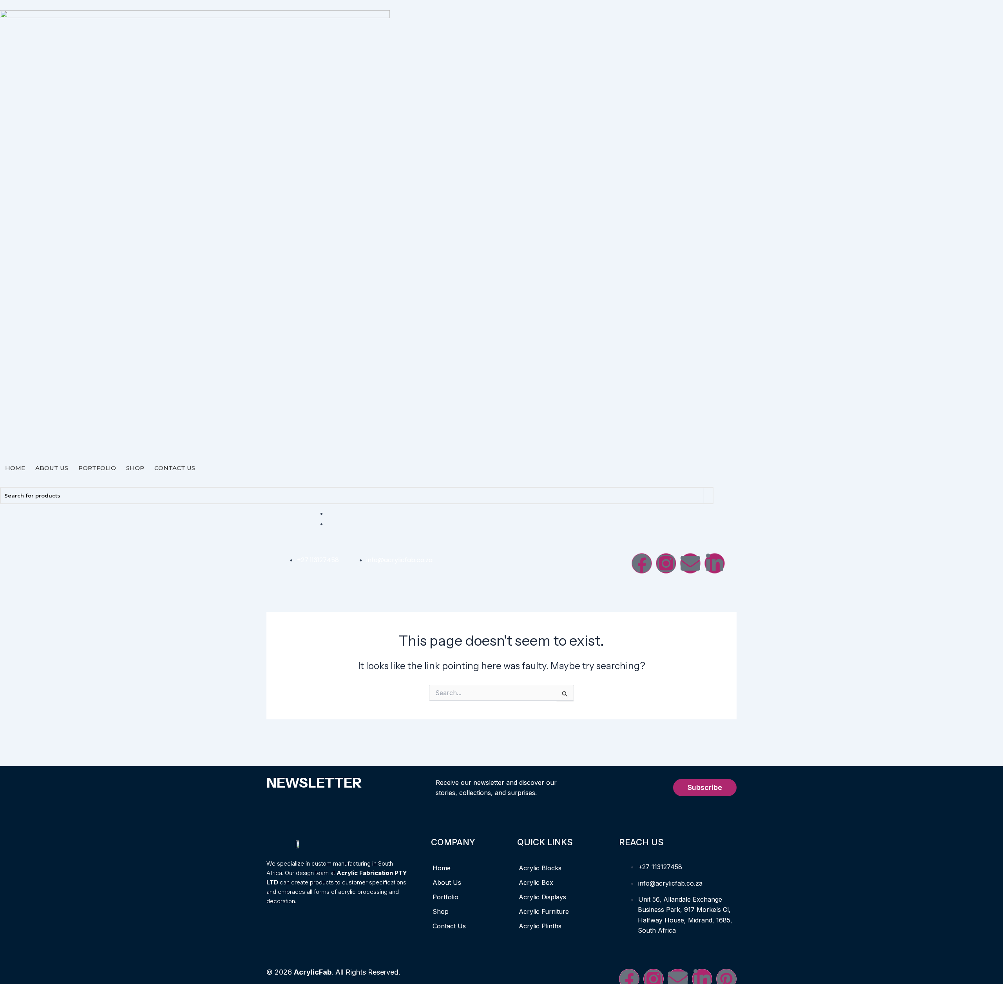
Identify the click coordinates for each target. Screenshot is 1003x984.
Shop (135, 468)
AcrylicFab (312, 972)
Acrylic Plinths (540, 926)
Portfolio (97, 468)
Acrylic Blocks (540, 868)
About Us (51, 468)
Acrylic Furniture (544, 911)
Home (15, 468)
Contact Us (174, 468)
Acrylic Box (536, 882)
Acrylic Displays (542, 897)
